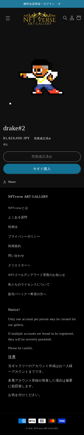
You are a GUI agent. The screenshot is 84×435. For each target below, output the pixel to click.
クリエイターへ (19, 265)
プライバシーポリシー (24, 236)
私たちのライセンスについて (29, 284)
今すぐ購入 (42, 169)
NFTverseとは (18, 208)
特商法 (13, 227)
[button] (5, 18)
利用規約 (14, 246)
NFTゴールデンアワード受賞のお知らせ (36, 275)
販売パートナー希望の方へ (27, 294)
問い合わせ (16, 255)
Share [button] (12, 181)
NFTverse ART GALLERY (46, 428)
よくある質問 (17, 217)
